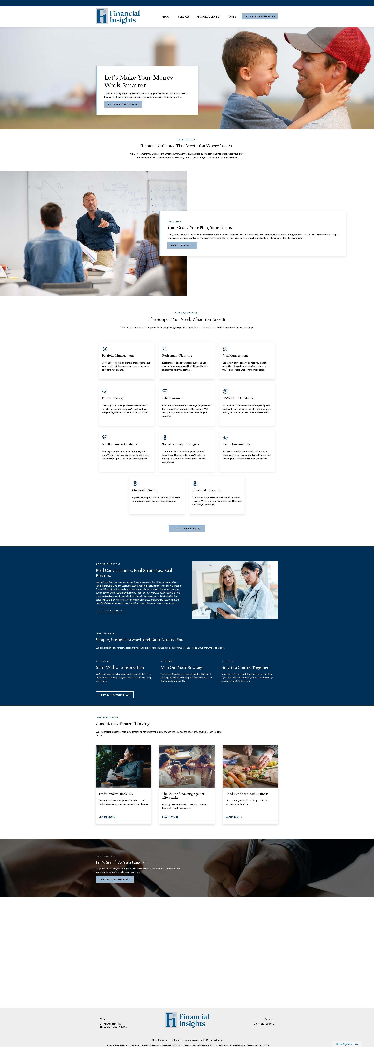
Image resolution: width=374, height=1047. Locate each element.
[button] (166, 16)
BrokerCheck (216, 1040)
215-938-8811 (267, 1023)
